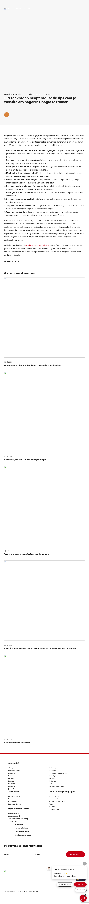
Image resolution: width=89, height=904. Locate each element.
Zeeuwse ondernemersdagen (19, 819)
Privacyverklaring (10, 892)
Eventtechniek (13, 801)
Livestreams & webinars (57, 801)
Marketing (10, 94)
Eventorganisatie (14, 796)
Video (51, 804)
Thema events (13, 821)
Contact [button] (19, 824)
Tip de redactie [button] (22, 831)
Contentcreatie (54, 809)
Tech (50, 784)
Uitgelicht (19, 94)
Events (10, 776)
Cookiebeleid (22, 892)
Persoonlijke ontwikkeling (58, 773)
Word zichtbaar (54, 796)
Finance (11, 781)
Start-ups (52, 778)
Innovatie (11, 784)
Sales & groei (53, 776)
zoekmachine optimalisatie (37, 245)
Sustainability (53, 781)
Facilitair (11, 778)
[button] (6, 114)
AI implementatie (54, 799)
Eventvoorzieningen (15, 804)
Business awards (14, 816)
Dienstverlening (13, 770)
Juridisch (11, 789)
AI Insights (11, 768)
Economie (11, 773)
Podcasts (52, 807)
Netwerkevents (13, 813)
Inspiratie (11, 786)
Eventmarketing (13, 799)
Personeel (52, 770)
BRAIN (38, 892)
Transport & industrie (56, 786)
